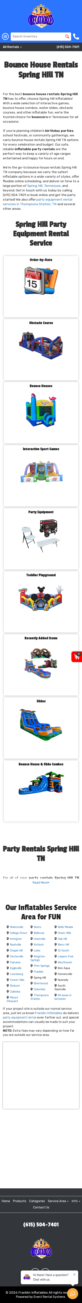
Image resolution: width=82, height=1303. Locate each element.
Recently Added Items (41, 638)
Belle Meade (65, 927)
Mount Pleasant (12, 999)
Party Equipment (41, 512)
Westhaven (65, 962)
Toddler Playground (41, 575)
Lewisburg (16, 974)
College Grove (18, 933)
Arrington (16, 939)
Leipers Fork (65, 956)
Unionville (39, 939)
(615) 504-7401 (68, 47)
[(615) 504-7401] (76, 36)
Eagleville (16, 968)
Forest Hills (17, 980)
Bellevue (39, 933)
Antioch (39, 944)
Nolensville (16, 927)
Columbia (39, 989)
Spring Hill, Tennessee (44, 186)
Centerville (16, 956)
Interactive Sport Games (41, 449)
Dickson (15, 985)
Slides (41, 701)
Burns (37, 927)
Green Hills (64, 933)
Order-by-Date (41, 260)
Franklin (38, 971)
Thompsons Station (40, 997)
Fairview (15, 962)
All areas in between (63, 997)
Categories (37, 1201)
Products (19, 1201)
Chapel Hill (16, 950)
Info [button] (75, 1201)
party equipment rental (19, 1017)
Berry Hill (63, 944)
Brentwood (41, 983)
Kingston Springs (38, 958)
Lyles (37, 950)
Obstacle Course (41, 323)
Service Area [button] (57, 1201)
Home (6, 1201)
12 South (63, 950)
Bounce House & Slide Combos (41, 764)
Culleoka (15, 991)
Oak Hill (62, 939)
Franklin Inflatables (48, 1013)
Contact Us (41, 1207)
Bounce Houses (41, 386)
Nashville (15, 944)
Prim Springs (42, 966)
